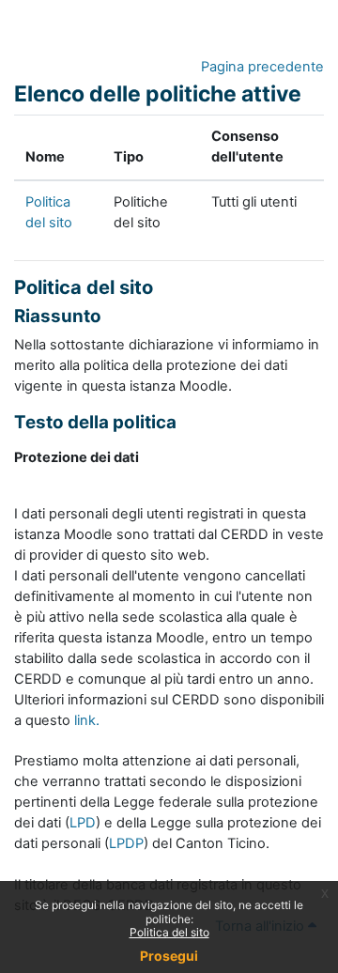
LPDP (126, 843)
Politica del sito (169, 932)
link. (87, 720)
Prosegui (169, 956)
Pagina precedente (262, 66)
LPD (82, 822)
